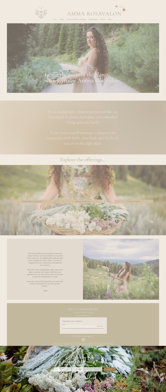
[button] (120, 349)
